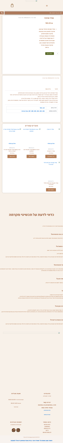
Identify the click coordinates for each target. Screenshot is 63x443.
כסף (41, 107)
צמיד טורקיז (25, 111)
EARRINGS (47, 426)
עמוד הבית (33, 17)
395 (35, 111)
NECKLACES (47, 424)
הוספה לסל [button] (31, 156)
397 (29, 111)
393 (41, 111)
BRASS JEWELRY (47, 432)
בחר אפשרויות (50, 156)
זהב (44, 107)
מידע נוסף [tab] (48, 89)
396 (32, 111)
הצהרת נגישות (47, 414)
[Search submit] (2, 12)
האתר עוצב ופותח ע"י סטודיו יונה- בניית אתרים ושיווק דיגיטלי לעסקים (31, 440)
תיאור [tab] (56, 89)
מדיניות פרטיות (47, 410)
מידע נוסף (12, 156)
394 (38, 111)
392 (43, 111)
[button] (47, 5)
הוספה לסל (49, 53)
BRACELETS (27, 17)
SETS (47, 430)
